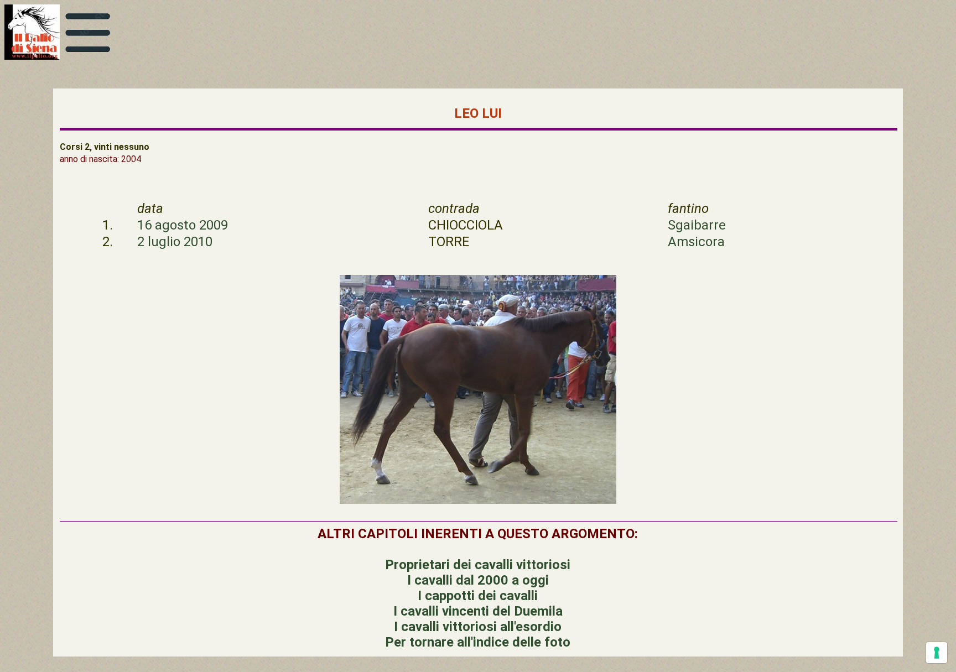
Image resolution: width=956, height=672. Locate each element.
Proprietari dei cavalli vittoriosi (477, 564)
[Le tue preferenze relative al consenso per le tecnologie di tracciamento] (936, 652)
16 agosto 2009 (182, 225)
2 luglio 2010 (174, 241)
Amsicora (696, 241)
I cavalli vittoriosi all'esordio (478, 626)
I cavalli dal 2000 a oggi (478, 580)
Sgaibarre (697, 225)
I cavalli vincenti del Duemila (478, 611)
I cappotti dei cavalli (478, 595)
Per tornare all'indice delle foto (477, 642)
